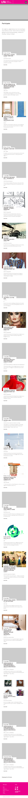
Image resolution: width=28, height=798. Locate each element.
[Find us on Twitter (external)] (17, 787)
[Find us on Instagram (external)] (16, 787)
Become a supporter (6, 790)
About (4, 792)
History (4, 791)
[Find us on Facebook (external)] (16, 789)
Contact (4, 793)
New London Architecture (7, 796)
